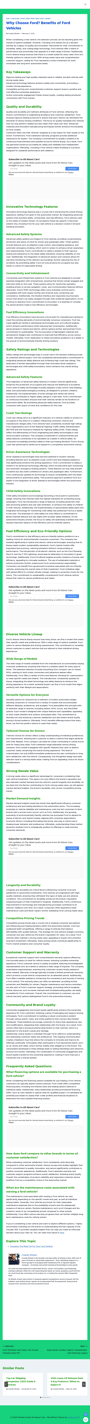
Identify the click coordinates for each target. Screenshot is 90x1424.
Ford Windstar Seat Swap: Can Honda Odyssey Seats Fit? (20, 1349)
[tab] (40, 1397)
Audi (8, 18)
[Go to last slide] (6, 1384)
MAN (28, 18)
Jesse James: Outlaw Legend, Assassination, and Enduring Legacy (67, 1349)
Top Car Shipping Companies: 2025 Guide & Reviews (20, 1381)
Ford (22, 18)
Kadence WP (74, 1417)
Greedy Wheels (14, 33)
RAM (37, 18)
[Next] (84, 1384)
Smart (48, 18)
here (62, 1233)
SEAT (42, 18)
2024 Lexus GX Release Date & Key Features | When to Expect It (67, 1381)
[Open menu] (85, 4)
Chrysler (15, 18)
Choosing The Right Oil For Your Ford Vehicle (31, 1246)
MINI (32, 18)
